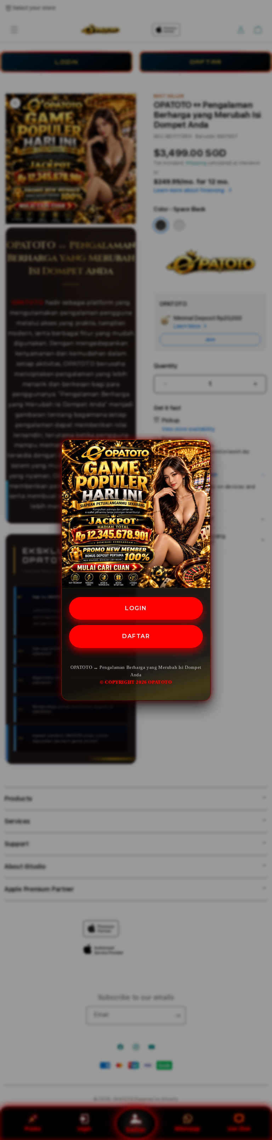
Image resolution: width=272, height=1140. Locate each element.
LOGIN (136, 608)
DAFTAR (136, 636)
